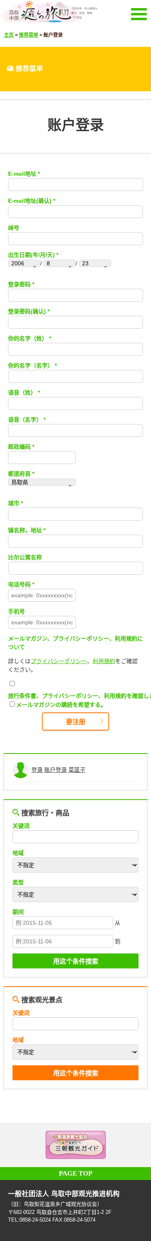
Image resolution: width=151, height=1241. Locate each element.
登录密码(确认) (27, 311)
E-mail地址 (22, 173)
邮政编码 (19, 446)
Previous (16, 1145)
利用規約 (104, 661)
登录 (37, 769)
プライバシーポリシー (59, 661)
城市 (13, 503)
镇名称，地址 (25, 530)
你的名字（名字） (30, 365)
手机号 (16, 611)
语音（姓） (22, 392)
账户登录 (55, 769)
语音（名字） (25, 419)
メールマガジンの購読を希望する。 (61, 704)
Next (135, 1145)
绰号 (13, 228)
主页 (9, 35)
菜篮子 (76, 769)
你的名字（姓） (28, 338)
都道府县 (19, 473)
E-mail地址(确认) (30, 200)
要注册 (75, 721)
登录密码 (19, 284)
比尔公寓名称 (25, 557)
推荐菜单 (28, 35)
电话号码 (19, 584)
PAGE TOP (75, 1173)
